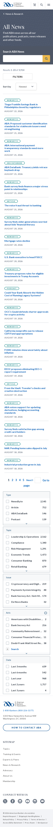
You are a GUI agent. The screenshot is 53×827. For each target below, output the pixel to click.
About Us (7, 776)
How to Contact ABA (26, 727)
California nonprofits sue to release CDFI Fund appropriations (23, 332)
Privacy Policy (22, 819)
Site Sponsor (43, 823)
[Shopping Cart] (34, 4)
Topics (6, 749)
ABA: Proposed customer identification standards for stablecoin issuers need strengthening (25, 126)
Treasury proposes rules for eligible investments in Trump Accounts (24, 275)
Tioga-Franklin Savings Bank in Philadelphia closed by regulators (22, 105)
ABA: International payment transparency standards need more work (23, 148)
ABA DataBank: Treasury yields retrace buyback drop (25, 168)
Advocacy (8, 770)
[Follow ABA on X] (5, 802)
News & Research (14, 13)
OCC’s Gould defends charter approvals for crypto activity (26, 313)
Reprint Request (9, 816)
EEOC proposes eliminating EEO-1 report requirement (23, 370)
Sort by (7, 86)
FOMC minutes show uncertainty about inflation (26, 351)
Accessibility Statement (12, 823)
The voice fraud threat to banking (22, 205)
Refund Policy (8, 819)
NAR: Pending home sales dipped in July (25, 448)
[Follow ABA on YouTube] (27, 802)
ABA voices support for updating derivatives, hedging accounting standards (22, 410)
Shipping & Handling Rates (29, 816)
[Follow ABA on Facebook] (12, 802)
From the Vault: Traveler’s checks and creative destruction (24, 389)
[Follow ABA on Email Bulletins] (42, 802)
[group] (26, 501)
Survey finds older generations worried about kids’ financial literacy (25, 223)
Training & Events (12, 754)
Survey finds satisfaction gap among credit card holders (24, 430)
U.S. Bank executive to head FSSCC (23, 257)
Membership (9, 781)
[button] (41, 4)
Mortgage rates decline (17, 240)
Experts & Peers (11, 759)
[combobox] (23, 58)
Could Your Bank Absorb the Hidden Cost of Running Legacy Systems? (24, 294)
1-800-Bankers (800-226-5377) (18, 710)
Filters (18, 76)
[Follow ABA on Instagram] (35, 802)
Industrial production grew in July (22, 464)
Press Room (30, 823)
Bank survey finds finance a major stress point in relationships (26, 187)
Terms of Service (38, 819)
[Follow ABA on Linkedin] (20, 802)
